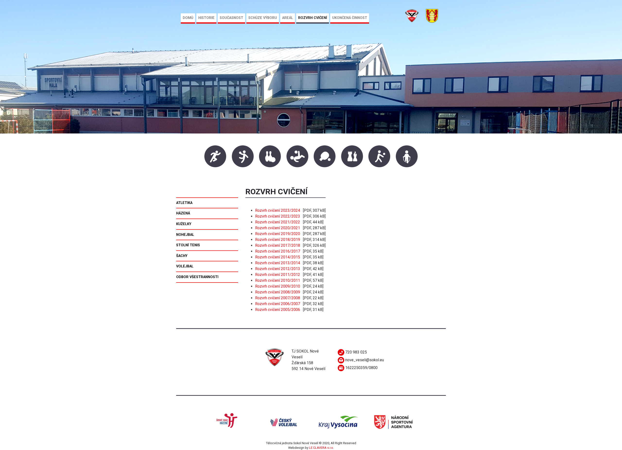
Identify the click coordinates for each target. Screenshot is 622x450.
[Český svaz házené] (229, 422)
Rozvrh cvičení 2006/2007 (277, 303)
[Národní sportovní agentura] (393, 422)
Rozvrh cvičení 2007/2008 (277, 298)
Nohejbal (185, 235)
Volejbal (184, 266)
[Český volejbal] (284, 422)
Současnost (231, 18)
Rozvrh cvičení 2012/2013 (277, 268)
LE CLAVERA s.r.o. (321, 448)
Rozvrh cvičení (312, 18)
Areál (287, 18)
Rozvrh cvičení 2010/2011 (277, 280)
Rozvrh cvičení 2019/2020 (277, 233)
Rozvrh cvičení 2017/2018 (277, 245)
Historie (206, 18)
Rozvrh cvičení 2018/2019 (277, 239)
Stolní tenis (188, 245)
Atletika (184, 203)
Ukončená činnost (349, 18)
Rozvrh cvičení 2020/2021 (277, 228)
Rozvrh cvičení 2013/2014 (277, 263)
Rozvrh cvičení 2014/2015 (277, 257)
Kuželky (183, 224)
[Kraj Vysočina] (338, 422)
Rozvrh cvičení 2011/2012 (277, 274)
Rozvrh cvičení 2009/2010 (277, 286)
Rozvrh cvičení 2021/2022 (277, 222)
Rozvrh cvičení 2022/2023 (277, 216)
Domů (188, 18)
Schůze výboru (262, 18)
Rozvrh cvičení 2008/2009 (277, 292)
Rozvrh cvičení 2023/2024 (277, 210)
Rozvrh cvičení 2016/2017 (277, 251)
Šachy (181, 256)
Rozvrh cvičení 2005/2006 (277, 309)
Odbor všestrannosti (197, 277)
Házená (183, 213)
